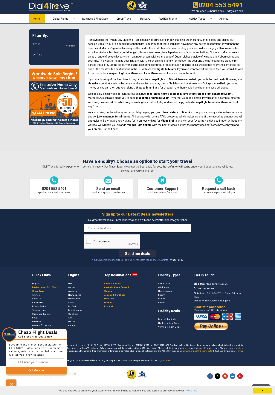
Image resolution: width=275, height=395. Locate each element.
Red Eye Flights (168, 18)
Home (37, 18)
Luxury (161, 295)
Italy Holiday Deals (167, 319)
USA (70, 283)
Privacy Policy (176, 260)
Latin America (75, 310)
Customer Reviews (41, 314)
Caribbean (73, 314)
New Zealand (74, 295)
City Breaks (163, 287)
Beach (161, 302)
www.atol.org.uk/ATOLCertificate (197, 351)
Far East (72, 306)
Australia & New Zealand (116, 287)
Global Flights (60, 18)
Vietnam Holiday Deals (169, 327)
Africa (71, 302)
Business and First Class (45, 287)
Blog (34, 318)
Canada (72, 287)
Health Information (41, 325)
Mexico (72, 321)
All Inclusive (164, 283)
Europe (71, 325)
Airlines (223, 18)
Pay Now (36, 321)
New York (109, 299)
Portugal (108, 306)
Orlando (108, 302)
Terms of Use (39, 310)
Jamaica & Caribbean (114, 295)
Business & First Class (95, 18)
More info (191, 390)
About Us (36, 299)
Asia (70, 318)
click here (166, 360)
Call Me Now (36, 370)
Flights (35, 283)
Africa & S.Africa (112, 283)
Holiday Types (197, 18)
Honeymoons (165, 291)
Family (161, 299)
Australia (72, 291)
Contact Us (37, 302)
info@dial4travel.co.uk (216, 284)
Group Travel (124, 18)
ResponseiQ (55, 377)
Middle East (74, 299)
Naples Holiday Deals (168, 323)
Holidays (145, 18)
